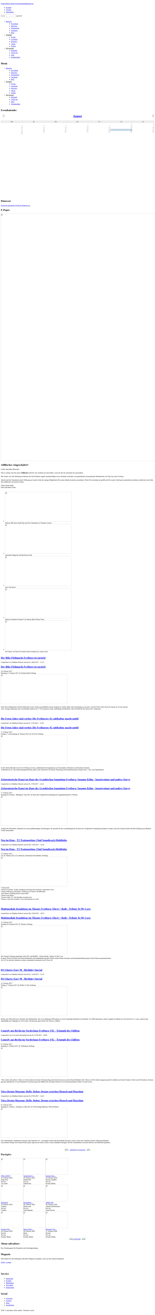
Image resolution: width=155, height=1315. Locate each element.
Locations (14, 39)
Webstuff (14, 50)
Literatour (14, 30)
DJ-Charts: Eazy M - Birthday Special (21, 970)
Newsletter (9, 1285)
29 (72, 1150)
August (77, 116)
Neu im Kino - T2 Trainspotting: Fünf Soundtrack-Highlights (34, 840)
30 (74, 1150)
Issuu (7, 1303)
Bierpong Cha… (51, 1229)
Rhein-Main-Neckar (13, 4)
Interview (14, 26)
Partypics (14, 42)
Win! (12, 55)
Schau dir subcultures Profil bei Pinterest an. (15, 205)
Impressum (9, 1278)
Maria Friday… (28, 1229)
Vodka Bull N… (28, 1176)
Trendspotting (15, 57)
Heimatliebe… (28, 1203)
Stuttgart (23, 4)
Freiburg (4, 4)
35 (82, 1150)
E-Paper (8, 10)
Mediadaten (10, 12)
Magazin (9, 21)
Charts (13, 44)
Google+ (9, 1301)
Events (13, 37)
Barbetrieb (4, 1203)
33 (79, 1150)
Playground (10, 48)
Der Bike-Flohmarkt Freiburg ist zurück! (23, 657)
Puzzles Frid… (6, 1229)
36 (84, 1150)
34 (81, 1150)
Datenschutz (10, 1287)
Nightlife (9, 35)
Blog (12, 33)
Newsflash (14, 24)
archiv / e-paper (6, 1262)
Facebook (9, 1298)
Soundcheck (15, 28)
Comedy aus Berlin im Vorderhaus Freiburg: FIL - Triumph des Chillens (40, 1030)
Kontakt (8, 7)
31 (76, 1150)
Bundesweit (29, 4)
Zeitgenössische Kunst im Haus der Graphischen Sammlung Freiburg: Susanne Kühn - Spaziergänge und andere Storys (65, 779)
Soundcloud (10, 1305)
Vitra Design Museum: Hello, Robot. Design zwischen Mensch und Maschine (42, 1091)
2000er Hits (49, 1203)
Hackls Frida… (51, 1176)
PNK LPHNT (5, 1176)
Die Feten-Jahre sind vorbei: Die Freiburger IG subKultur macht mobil (40, 718)
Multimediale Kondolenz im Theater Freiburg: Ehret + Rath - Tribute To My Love (46, 908)
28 (71, 1150)
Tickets (13, 46)
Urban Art (14, 53)
